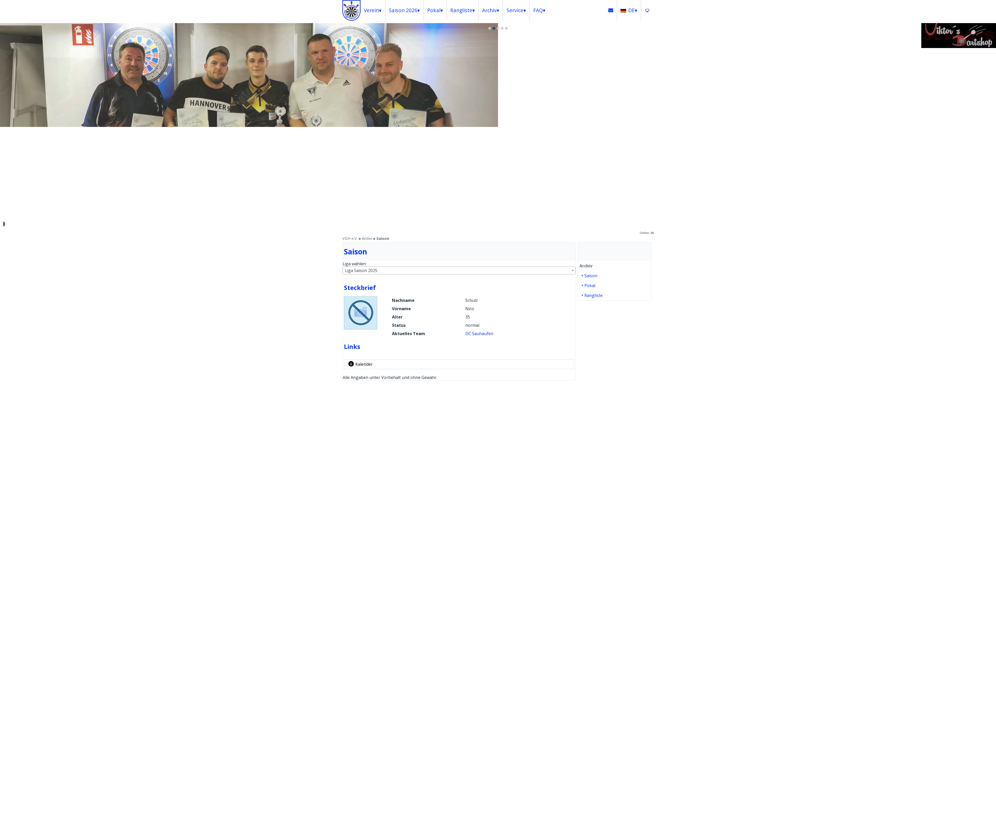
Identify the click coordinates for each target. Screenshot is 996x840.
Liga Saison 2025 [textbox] (361, 270)
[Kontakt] (611, 10)
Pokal (589, 285)
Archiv (367, 238)
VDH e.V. (349, 238)
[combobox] (459, 270)
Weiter (989, 131)
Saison (382, 238)
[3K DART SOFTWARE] (958, 46)
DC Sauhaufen (479, 333)
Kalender (364, 364)
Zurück (7, 131)
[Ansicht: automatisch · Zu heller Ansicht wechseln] (647, 10)
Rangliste (593, 295)
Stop (4, 224)
